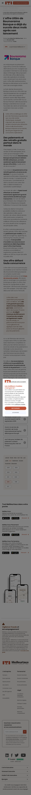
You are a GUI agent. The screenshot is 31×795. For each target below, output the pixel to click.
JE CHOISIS (15, 412)
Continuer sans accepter (15, 384)
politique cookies (20, 404)
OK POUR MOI (15, 408)
